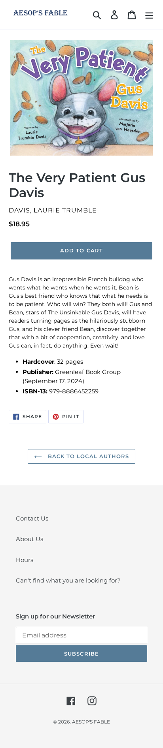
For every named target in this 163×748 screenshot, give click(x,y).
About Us (29, 539)
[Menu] (149, 15)
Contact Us (32, 518)
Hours (24, 560)
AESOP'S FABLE (91, 722)
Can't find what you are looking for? (68, 580)
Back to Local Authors (87, 456)
